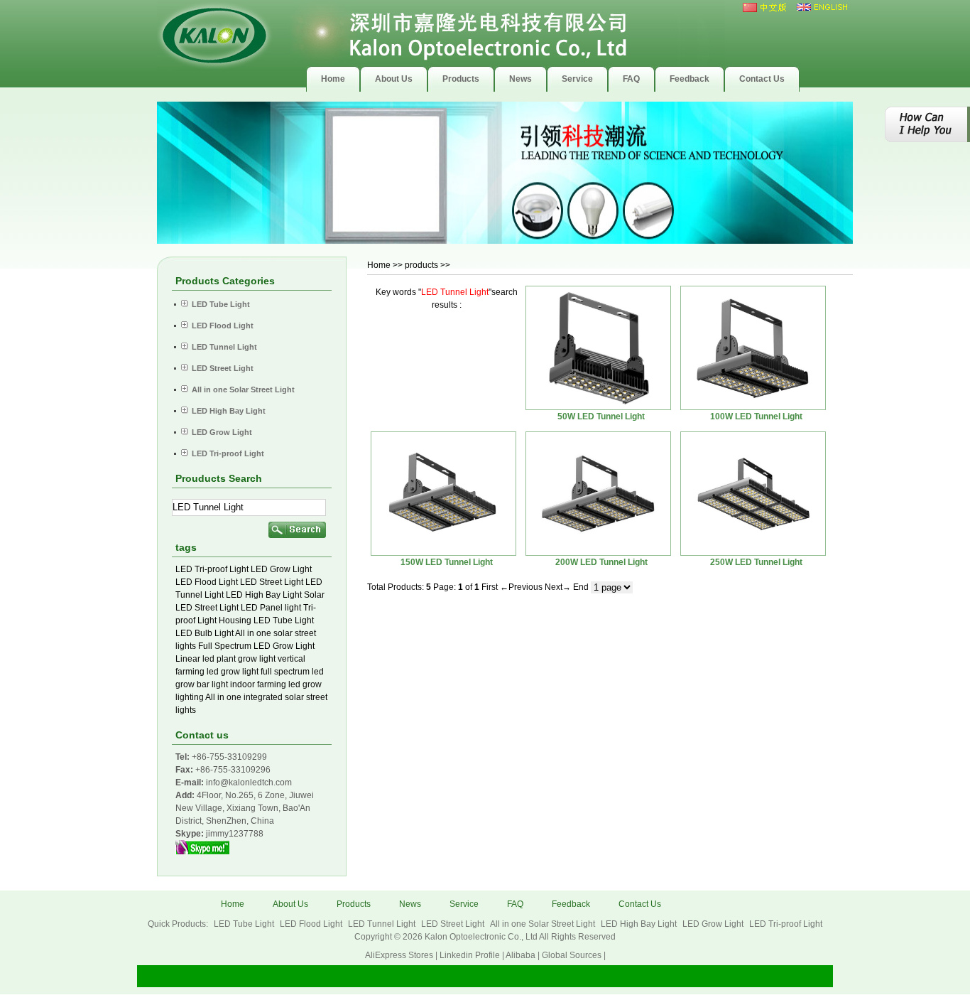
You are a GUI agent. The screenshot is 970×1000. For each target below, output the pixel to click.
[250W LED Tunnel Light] (753, 493)
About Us (290, 904)
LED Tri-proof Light (212, 569)
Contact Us (639, 904)
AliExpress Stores (399, 955)
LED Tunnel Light (383, 924)
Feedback (571, 904)
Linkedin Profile (470, 955)
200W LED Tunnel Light (601, 562)
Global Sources (571, 955)
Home (379, 265)
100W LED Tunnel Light (756, 416)
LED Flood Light (206, 582)
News (410, 904)
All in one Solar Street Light (543, 924)
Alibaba (520, 955)
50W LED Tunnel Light (601, 416)
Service (464, 904)
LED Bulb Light (204, 633)
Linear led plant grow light (225, 659)
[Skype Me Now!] (202, 851)
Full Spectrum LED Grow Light (256, 646)
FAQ (515, 904)
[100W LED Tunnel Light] (753, 348)
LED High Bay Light (264, 595)
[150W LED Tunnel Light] (443, 493)
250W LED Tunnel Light (756, 562)
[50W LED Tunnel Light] (598, 348)
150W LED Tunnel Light (446, 562)
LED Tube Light (284, 620)
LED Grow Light (281, 569)
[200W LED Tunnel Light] (598, 493)
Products (354, 904)
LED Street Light (271, 582)
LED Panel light (271, 608)
